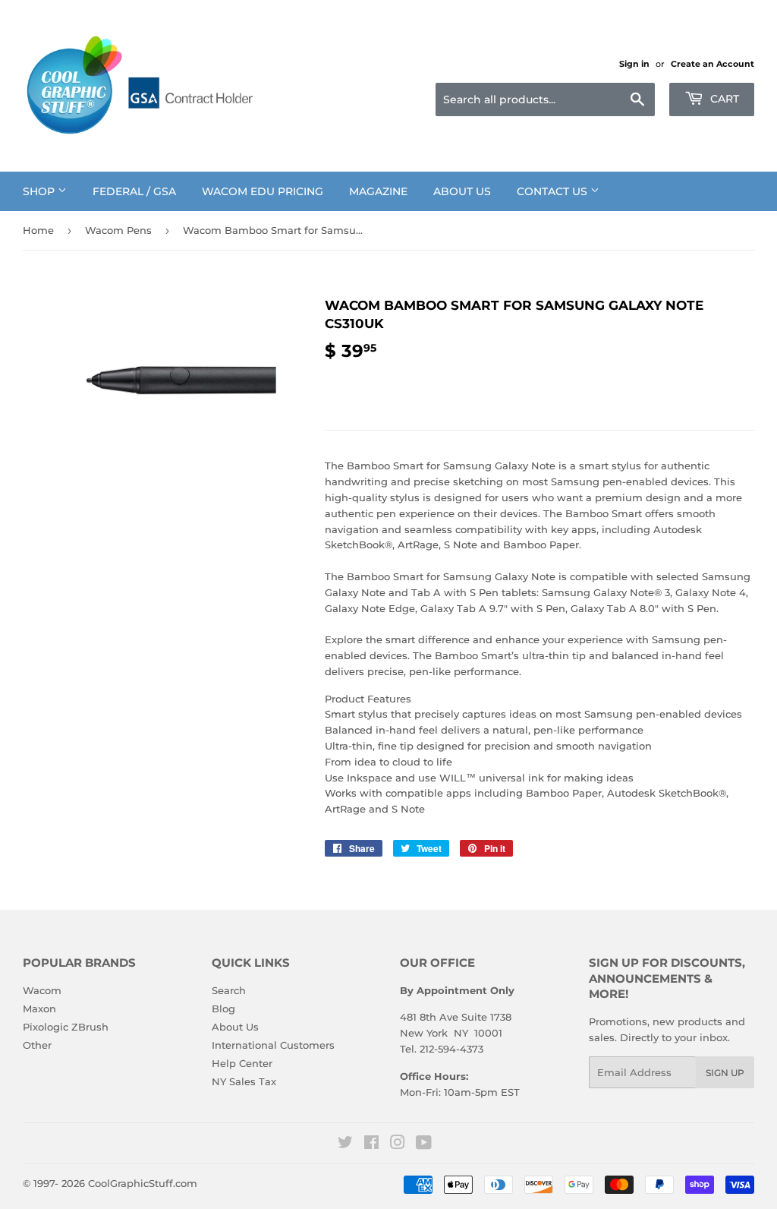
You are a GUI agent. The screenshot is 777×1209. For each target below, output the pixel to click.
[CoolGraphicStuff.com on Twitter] (345, 1144)
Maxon (39, 1008)
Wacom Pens (118, 230)
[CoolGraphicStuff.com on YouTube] (424, 1144)
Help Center (242, 1063)
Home (38, 230)
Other (37, 1045)
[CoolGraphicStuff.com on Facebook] (371, 1144)
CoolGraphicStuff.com (142, 1183)
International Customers (273, 1045)
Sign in (634, 63)
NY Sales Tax (244, 1081)
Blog (223, 1008)
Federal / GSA (134, 191)
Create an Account (712, 63)
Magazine (378, 191)
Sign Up (725, 1072)
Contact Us (553, 191)
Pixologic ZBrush (66, 1027)
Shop (40, 191)
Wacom (42, 990)
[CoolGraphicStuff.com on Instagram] (397, 1144)
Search (229, 990)
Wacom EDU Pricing (262, 191)
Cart (723, 99)
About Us (462, 191)
